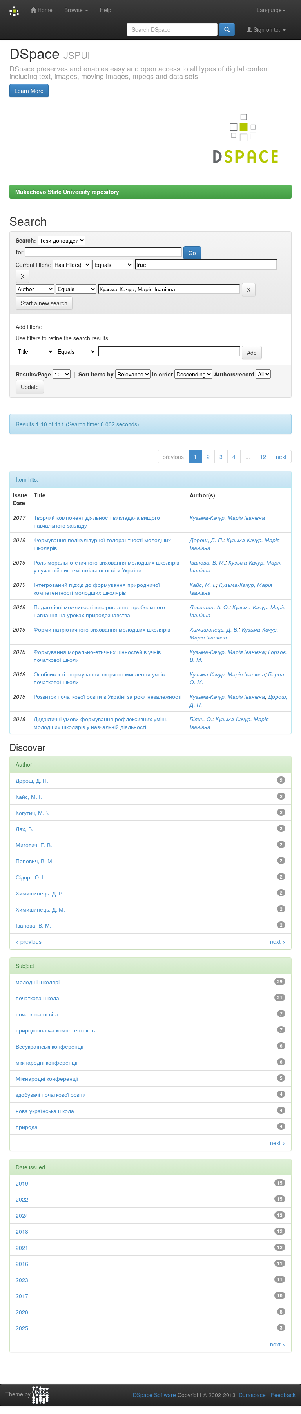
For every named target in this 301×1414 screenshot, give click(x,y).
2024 (22, 1215)
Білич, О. (201, 719)
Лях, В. (24, 829)
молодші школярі (38, 982)
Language (269, 10)
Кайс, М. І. (203, 584)
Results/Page (33, 374)
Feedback (283, 1395)
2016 (22, 1264)
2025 (22, 1328)
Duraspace (252, 1395)
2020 (22, 1312)
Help (105, 10)
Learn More (29, 91)
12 (263, 456)
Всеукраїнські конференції (49, 1046)
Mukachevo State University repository (67, 191)
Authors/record (234, 374)
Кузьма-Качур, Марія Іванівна (227, 517)
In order (162, 374)
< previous (29, 941)
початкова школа (37, 998)
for (19, 252)
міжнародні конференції (47, 1062)
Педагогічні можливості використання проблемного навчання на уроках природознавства (99, 611)
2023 (22, 1280)
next (281, 456)
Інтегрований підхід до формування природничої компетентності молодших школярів (97, 588)
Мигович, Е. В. (34, 845)
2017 (22, 1296)
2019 (22, 1183)
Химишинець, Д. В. (214, 629)
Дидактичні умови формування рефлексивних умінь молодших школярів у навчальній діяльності (100, 723)
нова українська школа (45, 1110)
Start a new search (44, 303)
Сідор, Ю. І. (30, 877)
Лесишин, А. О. (209, 607)
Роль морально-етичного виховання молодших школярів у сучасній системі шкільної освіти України (106, 566)
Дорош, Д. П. (206, 540)
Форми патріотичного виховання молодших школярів (102, 629)
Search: (26, 240)
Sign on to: (267, 29)
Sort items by (96, 374)
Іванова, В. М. (207, 562)
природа (27, 1127)
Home (44, 10)
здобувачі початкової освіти (51, 1094)
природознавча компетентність (55, 1030)
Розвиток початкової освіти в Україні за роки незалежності (107, 696)
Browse (74, 10)
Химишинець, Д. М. (40, 909)
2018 (22, 1231)
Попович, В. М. (35, 861)
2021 (22, 1247)
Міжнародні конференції (47, 1078)
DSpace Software (154, 1395)
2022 (22, 1199)
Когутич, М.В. (32, 813)
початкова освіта (37, 1014)
